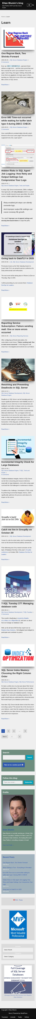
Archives (18, 946)
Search (29, 757)
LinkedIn (12, 1017)
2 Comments (5, 129)
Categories (18, 953)
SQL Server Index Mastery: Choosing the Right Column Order (16, 673)
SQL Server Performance (26, 682)
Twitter (20, 1017)
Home (3, 16)
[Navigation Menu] (29, 5)
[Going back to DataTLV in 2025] (18, 243)
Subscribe (28, 782)
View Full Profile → (8, 845)
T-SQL (21, 470)
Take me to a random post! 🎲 (13, 765)
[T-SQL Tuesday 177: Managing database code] (18, 583)
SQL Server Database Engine (18, 60)
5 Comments (5, 62)
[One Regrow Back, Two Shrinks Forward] (18, 38)
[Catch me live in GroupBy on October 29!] (18, 517)
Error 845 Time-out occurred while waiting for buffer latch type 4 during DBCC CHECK (16, 120)
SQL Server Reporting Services (19, 336)
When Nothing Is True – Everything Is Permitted (17, 867)
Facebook (5, 1017)
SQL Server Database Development (23, 262)
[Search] (33, 5)
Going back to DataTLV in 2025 (17, 258)
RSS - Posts (19, 900)
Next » (5, 736)
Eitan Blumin (8, 830)
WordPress (24, 1013)
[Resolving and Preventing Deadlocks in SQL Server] (18, 370)
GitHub (27, 1017)
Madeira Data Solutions (8, 630)
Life (11, 262)
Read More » (5, 84)
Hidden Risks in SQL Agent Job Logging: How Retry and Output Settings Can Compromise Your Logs (18, 882)
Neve (10, 1013)
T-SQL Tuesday (27, 612)
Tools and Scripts (24, 185)
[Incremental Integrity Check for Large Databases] (18, 447)
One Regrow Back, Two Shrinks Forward (15, 862)
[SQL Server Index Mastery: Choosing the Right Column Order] (18, 655)
